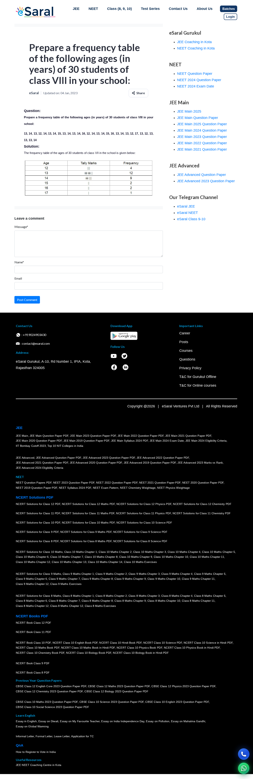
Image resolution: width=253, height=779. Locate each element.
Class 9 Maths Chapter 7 (64, 579)
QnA (19, 745)
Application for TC (82, 736)
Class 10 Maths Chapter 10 (171, 557)
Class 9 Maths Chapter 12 (32, 583)
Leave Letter (62, 736)
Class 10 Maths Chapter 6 (32, 557)
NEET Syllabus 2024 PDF (75, 487)
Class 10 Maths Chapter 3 (149, 551)
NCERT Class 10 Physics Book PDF (139, 647)
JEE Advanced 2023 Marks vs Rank (200, 462)
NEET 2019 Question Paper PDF (36, 487)
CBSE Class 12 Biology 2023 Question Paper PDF (116, 691)
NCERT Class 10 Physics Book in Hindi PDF (192, 647)
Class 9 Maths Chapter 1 (78, 573)
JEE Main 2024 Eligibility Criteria (206, 440)
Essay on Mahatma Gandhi (188, 721)
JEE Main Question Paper (197, 118)
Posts (183, 342)
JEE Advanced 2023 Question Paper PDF (109, 457)
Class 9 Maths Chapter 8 (97, 579)
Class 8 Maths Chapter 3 (144, 595)
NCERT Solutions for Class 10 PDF (38, 522)
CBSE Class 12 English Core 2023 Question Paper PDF (51, 686)
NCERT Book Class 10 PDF (33, 642)
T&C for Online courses (197, 385)
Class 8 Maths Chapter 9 (130, 601)
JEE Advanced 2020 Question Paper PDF (96, 462)
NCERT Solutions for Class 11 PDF (38, 513)
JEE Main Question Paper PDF (49, 435)
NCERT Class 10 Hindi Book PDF (120, 642)
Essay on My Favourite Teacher (80, 721)
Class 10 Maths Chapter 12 (33, 562)
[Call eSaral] (243, 754)
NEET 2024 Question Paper (199, 80)
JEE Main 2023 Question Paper (202, 137)
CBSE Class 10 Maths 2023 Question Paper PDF (47, 702)
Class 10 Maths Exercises (140, 562)
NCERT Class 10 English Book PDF (75, 642)
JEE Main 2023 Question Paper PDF (93, 435)
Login (230, 16)
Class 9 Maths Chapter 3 (144, 573)
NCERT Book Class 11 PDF (33, 632)
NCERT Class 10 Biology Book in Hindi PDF (141, 652)
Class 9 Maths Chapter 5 (209, 573)
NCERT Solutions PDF (34, 497)
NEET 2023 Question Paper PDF (74, 482)
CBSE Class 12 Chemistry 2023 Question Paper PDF (49, 691)
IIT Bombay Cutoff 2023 (31, 445)
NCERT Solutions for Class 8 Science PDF (140, 541)
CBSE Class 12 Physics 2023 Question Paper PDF (183, 686)
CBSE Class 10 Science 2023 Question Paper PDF (111, 702)
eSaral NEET (187, 213)
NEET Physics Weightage (173, 487)
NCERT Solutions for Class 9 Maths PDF (86, 532)
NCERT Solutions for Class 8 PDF (37, 541)
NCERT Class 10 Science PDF (162, 642)
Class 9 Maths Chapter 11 (198, 579)
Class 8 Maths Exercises (100, 605)
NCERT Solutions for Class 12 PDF (38, 504)
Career (184, 333)
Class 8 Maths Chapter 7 (64, 601)
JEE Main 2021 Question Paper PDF (188, 435)
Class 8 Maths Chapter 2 (111, 595)
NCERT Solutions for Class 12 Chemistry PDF (202, 504)
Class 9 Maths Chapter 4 (177, 573)
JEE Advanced (25, 457)
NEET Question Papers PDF (34, 482)
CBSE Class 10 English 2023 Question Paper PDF (177, 702)
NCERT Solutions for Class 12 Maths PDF (88, 504)
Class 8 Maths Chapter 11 (198, 601)
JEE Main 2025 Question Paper (202, 124)
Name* (19, 262)
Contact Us (178, 9)
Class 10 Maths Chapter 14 (105, 562)
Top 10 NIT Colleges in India (65, 445)
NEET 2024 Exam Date (195, 86)
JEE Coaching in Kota (194, 42)
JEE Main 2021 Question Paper (202, 149)
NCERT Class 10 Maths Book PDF (37, 647)
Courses (186, 351)
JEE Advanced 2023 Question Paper (206, 181)
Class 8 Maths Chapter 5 (209, 595)
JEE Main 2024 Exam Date (167, 440)
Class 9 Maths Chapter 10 (163, 579)
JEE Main (22, 435)
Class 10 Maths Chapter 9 (135, 557)
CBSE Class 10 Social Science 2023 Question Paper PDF (52, 707)
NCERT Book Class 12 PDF (33, 622)
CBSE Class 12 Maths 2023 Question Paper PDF (119, 686)
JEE (76, 9)
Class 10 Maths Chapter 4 (184, 551)
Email (18, 278)
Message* (21, 227)
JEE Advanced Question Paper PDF (58, 457)
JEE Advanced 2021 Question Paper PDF (42, 462)
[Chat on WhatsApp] (243, 768)
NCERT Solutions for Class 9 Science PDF (140, 532)
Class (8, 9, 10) (119, 9)
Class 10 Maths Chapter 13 (69, 562)
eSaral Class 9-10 (191, 219)
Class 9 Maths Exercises (65, 583)
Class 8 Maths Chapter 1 (78, 595)
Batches (228, 8)
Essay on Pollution (157, 721)
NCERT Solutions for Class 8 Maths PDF (86, 541)
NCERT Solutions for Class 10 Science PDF (144, 522)
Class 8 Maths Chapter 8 (97, 601)
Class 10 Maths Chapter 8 (101, 557)
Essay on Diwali (48, 721)
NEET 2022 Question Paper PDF (117, 482)
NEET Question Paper (194, 74)
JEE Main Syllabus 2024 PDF (129, 440)
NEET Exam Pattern (106, 487)
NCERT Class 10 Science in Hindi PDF (208, 642)
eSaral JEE (186, 206)
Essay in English (26, 721)
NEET (93, 9)
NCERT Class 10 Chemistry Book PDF (40, 652)
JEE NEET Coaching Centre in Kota (38, 765)
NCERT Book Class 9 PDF (33, 663)
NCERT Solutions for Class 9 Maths (38, 573)
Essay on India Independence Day (122, 721)
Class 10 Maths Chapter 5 (218, 551)
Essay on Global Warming (32, 726)
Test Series (150, 9)
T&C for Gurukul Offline (197, 377)
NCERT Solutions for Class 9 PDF (37, 532)
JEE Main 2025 (189, 111)
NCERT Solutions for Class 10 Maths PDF (88, 522)
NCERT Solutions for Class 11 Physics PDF (143, 513)
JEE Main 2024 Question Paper (202, 130)
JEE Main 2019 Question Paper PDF (86, 440)
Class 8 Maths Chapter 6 (31, 601)
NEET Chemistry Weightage (138, 487)
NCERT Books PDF (32, 616)
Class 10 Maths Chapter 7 (66, 557)
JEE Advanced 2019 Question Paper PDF (150, 462)
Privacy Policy (190, 368)
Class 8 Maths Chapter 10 (163, 601)
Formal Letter (44, 736)
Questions (187, 359)
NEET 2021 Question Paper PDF (160, 482)
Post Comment (27, 300)
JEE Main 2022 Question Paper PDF (141, 435)
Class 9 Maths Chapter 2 (111, 573)
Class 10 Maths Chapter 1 (80, 551)
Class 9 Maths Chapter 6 (31, 579)
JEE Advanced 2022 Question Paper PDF (163, 457)
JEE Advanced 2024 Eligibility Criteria (39, 467)
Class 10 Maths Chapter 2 (115, 551)
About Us (204, 9)
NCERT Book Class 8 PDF (33, 672)
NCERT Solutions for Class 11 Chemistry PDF (202, 513)
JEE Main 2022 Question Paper (202, 143)
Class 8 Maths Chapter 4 (177, 595)
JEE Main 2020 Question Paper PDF (39, 440)
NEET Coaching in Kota (196, 48)
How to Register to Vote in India (36, 752)
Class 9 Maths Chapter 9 (130, 579)
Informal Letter (25, 736)
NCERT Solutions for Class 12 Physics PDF (143, 504)
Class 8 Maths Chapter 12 (32, 605)
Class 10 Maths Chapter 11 (207, 557)
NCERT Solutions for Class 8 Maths (38, 595)
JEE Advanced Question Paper (201, 175)
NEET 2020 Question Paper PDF (203, 482)
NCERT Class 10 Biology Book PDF (88, 652)
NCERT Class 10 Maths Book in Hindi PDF (88, 647)
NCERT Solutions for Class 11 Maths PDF (88, 513)
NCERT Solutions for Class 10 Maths (39, 551)
